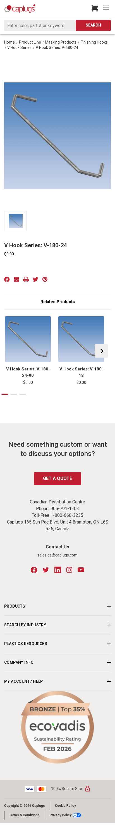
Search (93, 25)
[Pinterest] (45, 279)
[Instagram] (69, 570)
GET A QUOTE (57, 478)
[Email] (16, 279)
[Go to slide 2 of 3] (13, 394)
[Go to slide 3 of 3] (22, 394)
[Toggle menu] (106, 8)
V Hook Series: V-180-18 (81, 372)
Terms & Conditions (24, 815)
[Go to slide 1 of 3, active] (4, 394)
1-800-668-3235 (67, 515)
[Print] (26, 279)
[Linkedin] (57, 570)
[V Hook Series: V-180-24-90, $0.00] (28, 339)
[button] (57, 727)
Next (101, 351)
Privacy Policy (60, 815)
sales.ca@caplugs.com (57, 555)
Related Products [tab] (57, 301)
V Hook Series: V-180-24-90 (28, 372)
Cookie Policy (65, 806)
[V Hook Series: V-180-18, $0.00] (81, 339)
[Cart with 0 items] (93, 8)
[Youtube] (81, 570)
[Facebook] (7, 279)
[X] (35, 279)
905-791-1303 (65, 508)
